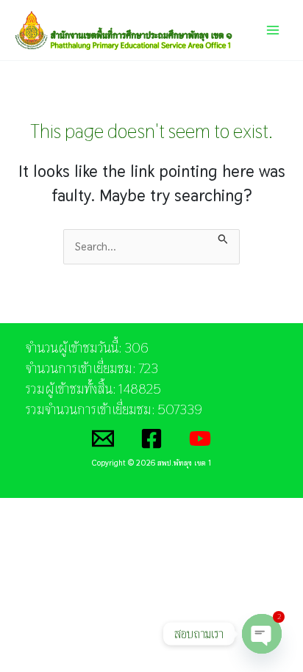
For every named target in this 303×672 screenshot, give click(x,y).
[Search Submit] (223, 237)
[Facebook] (151, 438)
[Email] (103, 438)
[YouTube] (200, 438)
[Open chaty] (262, 634)
